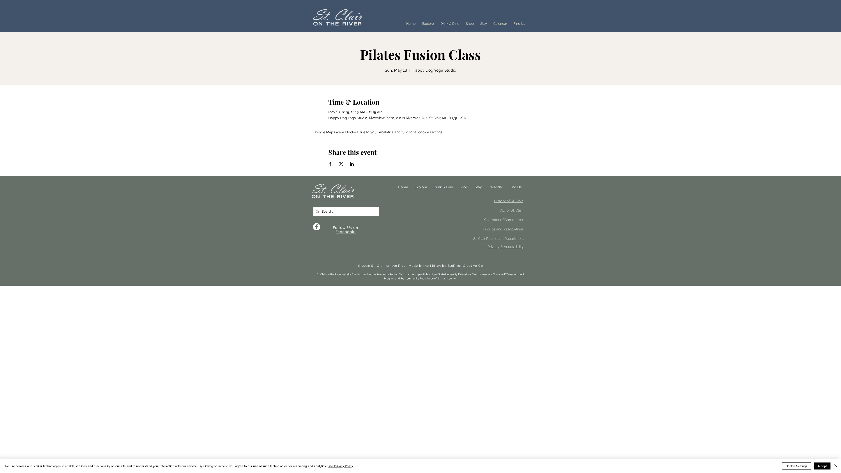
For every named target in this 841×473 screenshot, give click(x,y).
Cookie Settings (796, 466)
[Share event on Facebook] (330, 164)
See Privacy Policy (340, 466)
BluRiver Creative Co (465, 265)
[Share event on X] (341, 164)
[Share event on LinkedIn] (352, 164)
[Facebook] (316, 226)
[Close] (835, 465)
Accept (822, 466)
